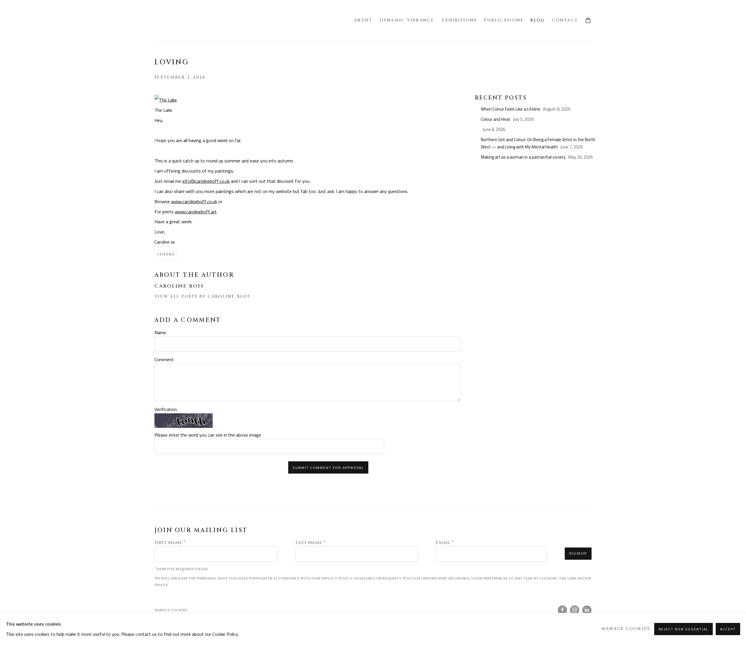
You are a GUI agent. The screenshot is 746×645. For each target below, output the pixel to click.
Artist (363, 20)
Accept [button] (728, 629)
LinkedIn (587, 610)
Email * (445, 542)
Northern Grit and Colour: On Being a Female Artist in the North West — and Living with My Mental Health (538, 143)
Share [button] (167, 254)
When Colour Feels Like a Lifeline (511, 109)
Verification (165, 409)
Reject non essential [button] (684, 629)
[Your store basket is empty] (588, 21)
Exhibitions (459, 20)
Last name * (310, 542)
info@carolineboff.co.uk (206, 181)
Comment (164, 359)
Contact (565, 20)
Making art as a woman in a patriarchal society (523, 157)
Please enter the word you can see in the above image (207, 435)
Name (160, 332)
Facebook (562, 610)
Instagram (574, 610)
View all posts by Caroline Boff (202, 296)
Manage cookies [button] (170, 610)
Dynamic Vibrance (407, 20)
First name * (169, 542)
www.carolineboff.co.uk (194, 201)
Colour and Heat (496, 119)
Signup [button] (578, 553)
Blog (537, 20)
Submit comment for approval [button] (328, 467)
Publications (503, 20)
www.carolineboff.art (196, 211)
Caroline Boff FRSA (183, 20)
